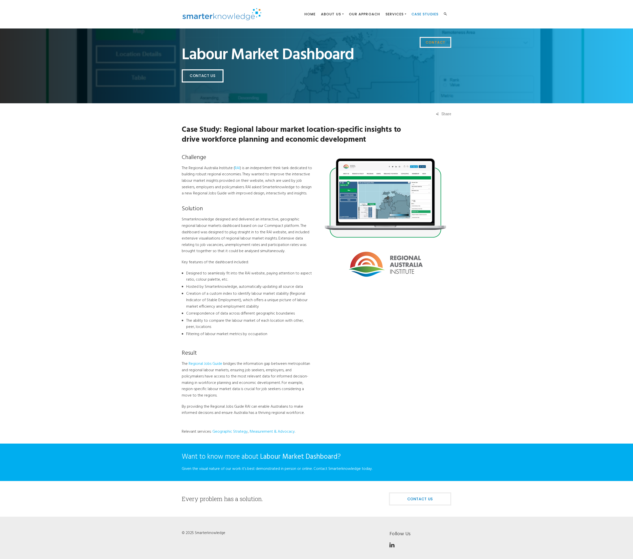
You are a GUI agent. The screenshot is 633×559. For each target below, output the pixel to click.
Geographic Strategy (230, 431)
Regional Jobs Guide (205, 364)
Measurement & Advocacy (272, 431)
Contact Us (203, 75)
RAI (237, 168)
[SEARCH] (446, 15)
